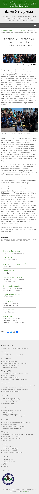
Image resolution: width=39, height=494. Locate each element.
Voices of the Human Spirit (16, 30)
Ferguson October (22, 70)
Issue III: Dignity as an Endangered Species (17, 400)
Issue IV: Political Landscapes (12, 410)
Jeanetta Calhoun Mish (13, 277)
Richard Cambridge (11, 251)
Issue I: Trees (7, 440)
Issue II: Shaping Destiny (11, 365)
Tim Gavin (7, 257)
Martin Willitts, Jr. (10, 316)
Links (4, 465)
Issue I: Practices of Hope (11, 391)
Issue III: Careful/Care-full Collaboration (15, 363)
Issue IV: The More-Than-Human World (15, 374)
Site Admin (26, 491)
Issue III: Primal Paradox (10, 424)
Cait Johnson (8, 310)
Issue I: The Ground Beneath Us (13, 355)
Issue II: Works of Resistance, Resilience (15, 389)
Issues (3, 30)
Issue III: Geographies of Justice (13, 388)
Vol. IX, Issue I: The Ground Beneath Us (15, 348)
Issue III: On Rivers (8, 375)
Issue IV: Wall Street (9, 447)
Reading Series (8, 459)
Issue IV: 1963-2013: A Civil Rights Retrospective (18, 435)
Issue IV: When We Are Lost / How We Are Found (19, 386)
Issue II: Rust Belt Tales (10, 450)
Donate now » (24, 6)
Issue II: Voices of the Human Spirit (14, 426)
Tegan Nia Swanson (11, 294)
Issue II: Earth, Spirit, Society (12, 438)
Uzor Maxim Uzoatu (11, 286)
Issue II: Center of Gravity (11, 377)
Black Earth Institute (9, 461)
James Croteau (9, 301)
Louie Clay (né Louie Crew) (14, 264)
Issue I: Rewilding (8, 404)
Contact (5, 466)
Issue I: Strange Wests (10, 367)
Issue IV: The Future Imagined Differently (16, 422)
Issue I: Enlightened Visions (12, 428)
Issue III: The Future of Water (12, 436)
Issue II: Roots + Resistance (11, 402)
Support (5, 463)
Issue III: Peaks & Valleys (10, 449)
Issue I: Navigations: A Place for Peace (15, 379)
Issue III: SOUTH (8, 412)
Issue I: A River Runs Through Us (13, 452)
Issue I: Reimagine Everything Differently (16, 416)
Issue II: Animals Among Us (11, 414)
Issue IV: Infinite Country (11, 398)
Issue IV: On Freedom (10, 361)
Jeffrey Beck (8, 271)
